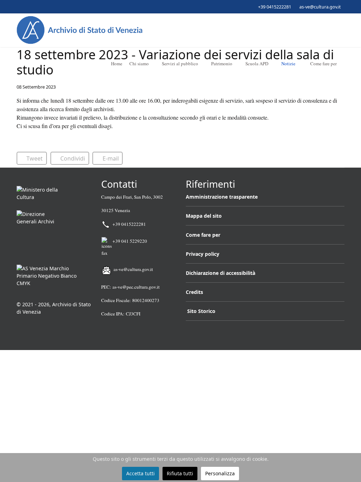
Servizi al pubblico (180, 63)
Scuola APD (256, 63)
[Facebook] (18, 6)
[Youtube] (29, 6)
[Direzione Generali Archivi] (54, 234)
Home (116, 63)
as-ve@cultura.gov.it (320, 7)
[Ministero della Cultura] (54, 195)
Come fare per (323, 63)
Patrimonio (221, 63)
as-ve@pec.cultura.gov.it (136, 287)
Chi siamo (139, 63)
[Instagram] (40, 6)
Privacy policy (202, 254)
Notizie (288, 63)
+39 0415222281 (274, 7)
